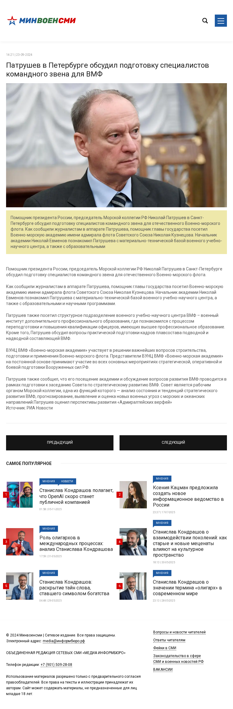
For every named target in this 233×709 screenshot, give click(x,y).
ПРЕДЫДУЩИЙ (59, 440)
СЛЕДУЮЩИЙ (173, 440)
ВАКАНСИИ (163, 669)
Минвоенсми (42, 20)
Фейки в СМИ (164, 648)
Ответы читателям (169, 640)
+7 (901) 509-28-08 (56, 665)
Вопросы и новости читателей (179, 632)
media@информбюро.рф (64, 641)
